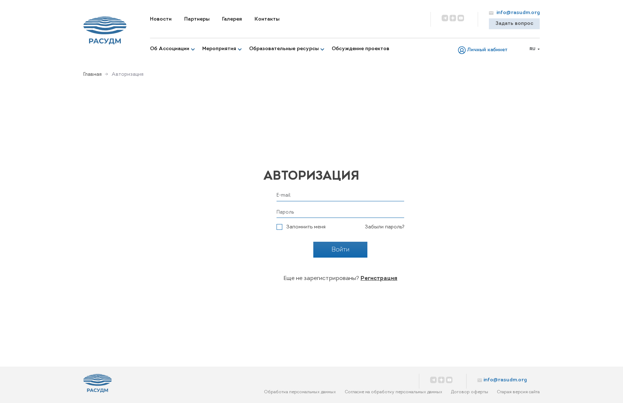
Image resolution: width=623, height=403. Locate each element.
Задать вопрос (514, 23)
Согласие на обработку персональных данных (393, 392)
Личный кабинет (487, 50)
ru (533, 49)
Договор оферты (469, 392)
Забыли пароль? (384, 227)
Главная (92, 74)
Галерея (232, 19)
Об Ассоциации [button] (169, 49)
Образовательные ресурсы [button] (284, 49)
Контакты (267, 19)
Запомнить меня (306, 227)
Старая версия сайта (518, 392)
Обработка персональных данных (300, 392)
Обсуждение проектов (360, 49)
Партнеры (196, 19)
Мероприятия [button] (219, 49)
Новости (161, 19)
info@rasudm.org (517, 13)
